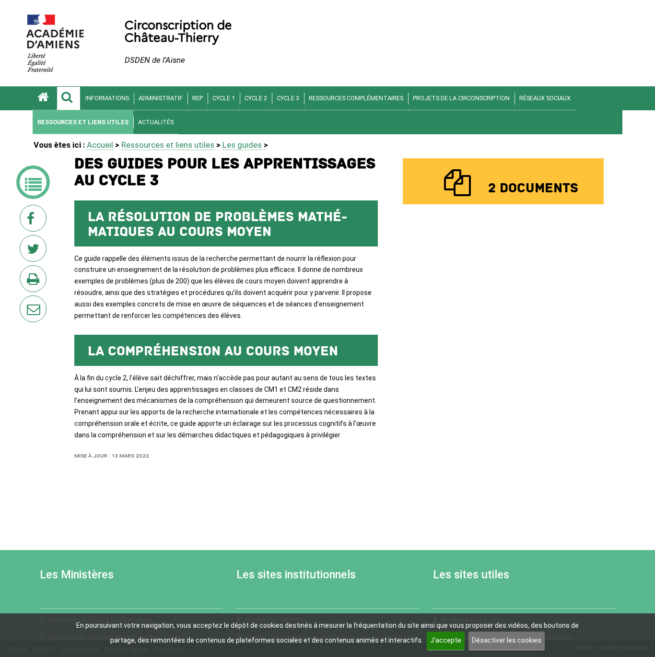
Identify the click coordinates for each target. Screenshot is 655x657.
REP (197, 98)
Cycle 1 (223, 98)
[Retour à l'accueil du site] (45, 98)
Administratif (161, 98)
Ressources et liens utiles (83, 122)
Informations (107, 98)
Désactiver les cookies (506, 640)
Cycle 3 (288, 98)
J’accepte (445, 640)
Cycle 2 (256, 98)
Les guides (242, 145)
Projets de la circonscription (461, 98)
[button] (69, 98)
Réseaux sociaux (545, 98)
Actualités (156, 122)
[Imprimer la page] (35, 281)
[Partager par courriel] (27, 302)
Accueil (100, 145)
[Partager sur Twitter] (35, 251)
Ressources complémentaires (356, 98)
